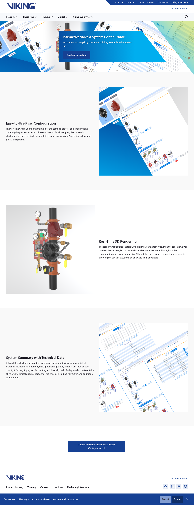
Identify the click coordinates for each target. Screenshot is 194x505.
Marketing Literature (78, 487)
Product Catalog (14, 487)
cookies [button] (19, 499)
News (141, 2)
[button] (179, 2)
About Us (118, 2)
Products (10, 16)
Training (46, 16)
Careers (150, 2)
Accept (165, 499)
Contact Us (163, 2)
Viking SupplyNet (81, 16)
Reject (177, 499)
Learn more (72, 499)
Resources (28, 16)
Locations (131, 2)
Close (187, 499)
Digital (61, 16)
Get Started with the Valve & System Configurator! (96, 447)
